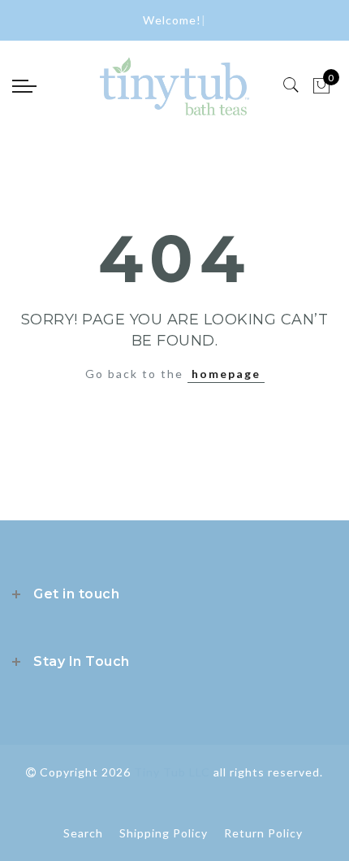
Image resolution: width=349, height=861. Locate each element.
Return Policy (263, 833)
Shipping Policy (163, 833)
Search (83, 833)
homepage (226, 373)
